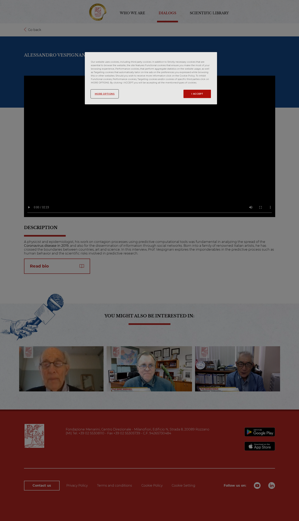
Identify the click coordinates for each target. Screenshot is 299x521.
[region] (151, 78)
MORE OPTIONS (105, 93)
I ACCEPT (197, 93)
